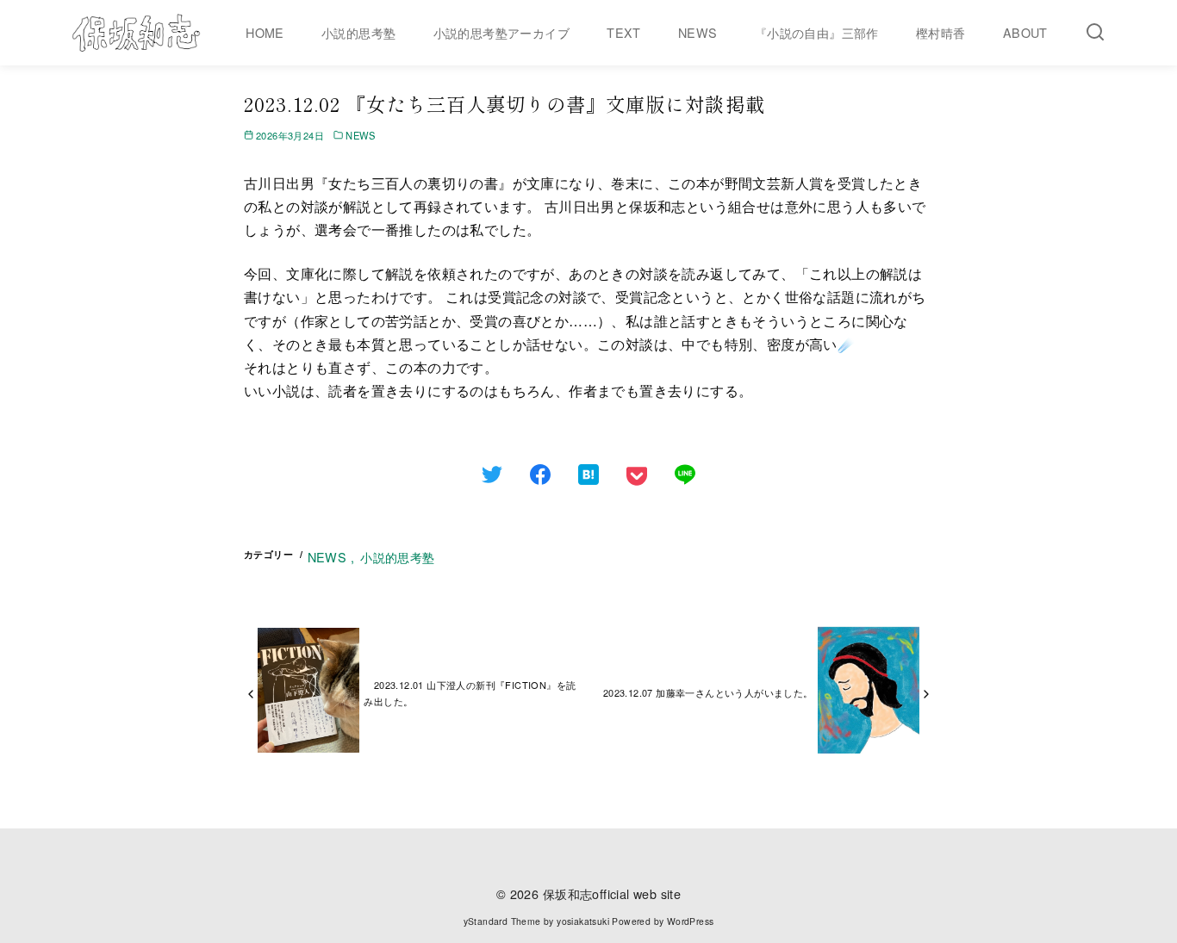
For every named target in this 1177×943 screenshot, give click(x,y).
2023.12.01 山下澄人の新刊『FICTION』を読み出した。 (470, 693)
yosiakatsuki (583, 921)
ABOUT (1025, 32)
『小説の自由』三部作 (817, 32)
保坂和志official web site (612, 893)
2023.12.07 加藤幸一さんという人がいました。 (708, 692)
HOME (265, 32)
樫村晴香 (941, 32)
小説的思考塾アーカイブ (501, 32)
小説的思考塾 (358, 32)
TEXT (624, 32)
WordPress (690, 921)
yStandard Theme (502, 921)
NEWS (698, 32)
